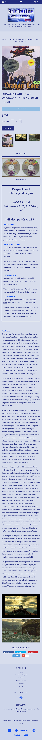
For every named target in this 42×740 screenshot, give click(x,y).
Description (20, 153)
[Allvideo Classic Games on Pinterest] (21, 698)
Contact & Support (21, 675)
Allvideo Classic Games (23, 720)
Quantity (5, 121)
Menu (6, 2)
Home (4, 39)
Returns (21, 678)
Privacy (21, 684)
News (21, 687)
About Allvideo (21, 681)
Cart (38, 2)
